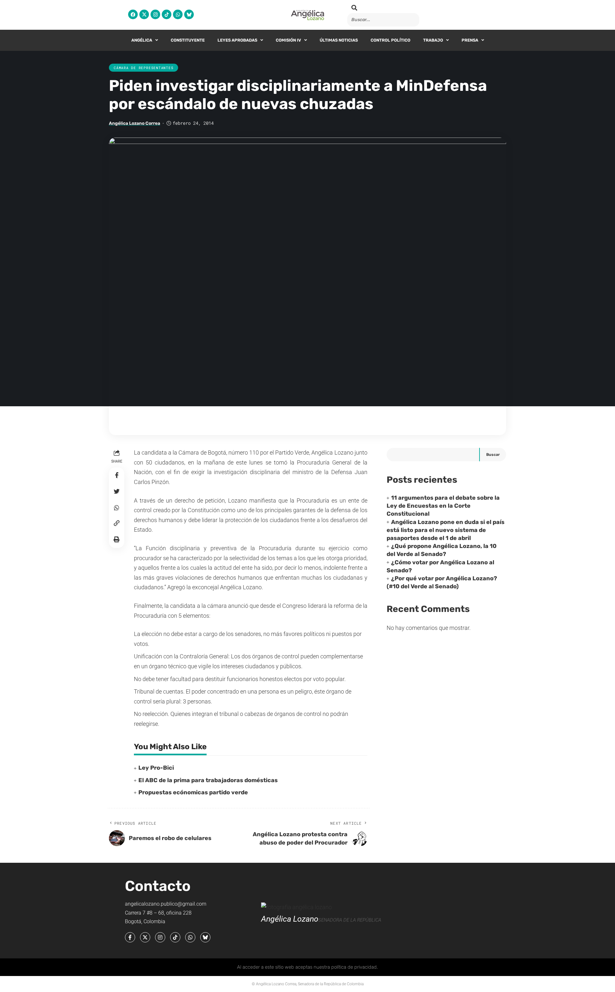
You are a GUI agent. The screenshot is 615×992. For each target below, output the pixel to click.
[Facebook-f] (130, 937)
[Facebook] (133, 14)
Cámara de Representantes (143, 67)
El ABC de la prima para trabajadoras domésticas (208, 780)
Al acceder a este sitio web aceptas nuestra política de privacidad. (307, 967)
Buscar (493, 454)
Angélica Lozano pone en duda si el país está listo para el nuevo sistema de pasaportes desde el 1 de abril (445, 530)
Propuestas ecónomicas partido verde (193, 792)
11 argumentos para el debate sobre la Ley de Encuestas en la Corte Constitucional (443, 505)
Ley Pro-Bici (156, 767)
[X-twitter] (144, 14)
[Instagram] (155, 14)
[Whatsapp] (178, 14)
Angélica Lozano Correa (134, 123)
